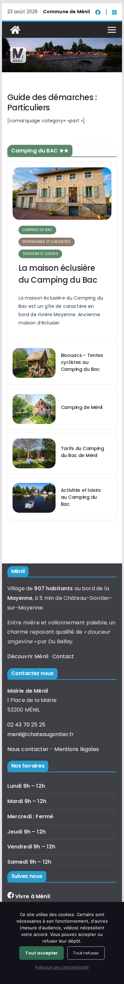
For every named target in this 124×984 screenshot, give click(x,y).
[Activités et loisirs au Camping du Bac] (34, 498)
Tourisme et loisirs (40, 253)
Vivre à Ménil (32, 896)
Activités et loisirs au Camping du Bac (81, 497)
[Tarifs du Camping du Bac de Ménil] (34, 453)
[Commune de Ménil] (15, 30)
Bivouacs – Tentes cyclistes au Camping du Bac (82, 362)
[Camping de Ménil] (34, 409)
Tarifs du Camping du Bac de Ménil (82, 452)
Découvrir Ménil (27, 656)
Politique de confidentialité (62, 967)
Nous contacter (28, 749)
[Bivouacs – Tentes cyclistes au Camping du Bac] (34, 363)
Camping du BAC (37, 229)
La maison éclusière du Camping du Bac (58, 273)
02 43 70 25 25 (26, 724)
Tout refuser (86, 953)
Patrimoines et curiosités (46, 241)
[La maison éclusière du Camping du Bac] (62, 193)
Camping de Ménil (82, 407)
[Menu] (112, 30)
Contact (63, 656)
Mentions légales (76, 749)
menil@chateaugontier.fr (40, 734)
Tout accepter (41, 953)
